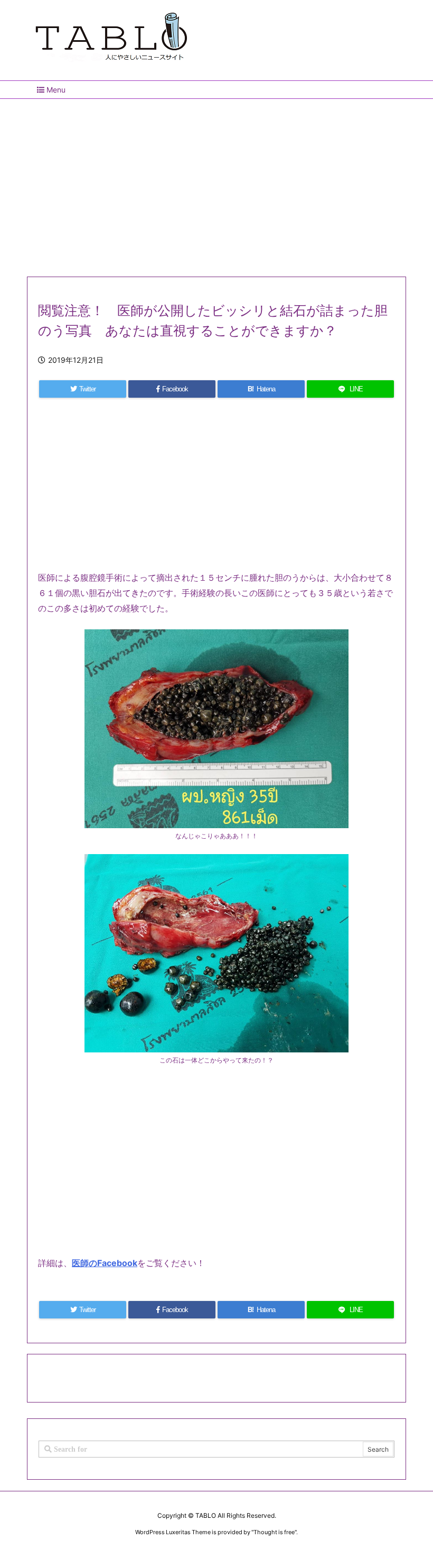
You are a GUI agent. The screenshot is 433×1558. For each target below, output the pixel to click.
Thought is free (274, 1532)
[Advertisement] (216, 183)
